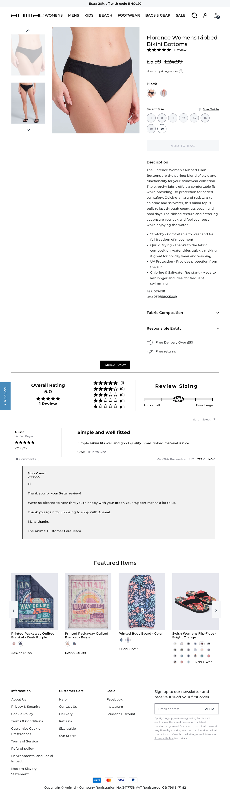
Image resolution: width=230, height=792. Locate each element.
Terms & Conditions (27, 721)
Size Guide (211, 109)
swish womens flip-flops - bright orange (194, 635)
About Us (18, 699)
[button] (115, 365)
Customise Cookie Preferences (25, 731)
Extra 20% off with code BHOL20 (115, 4)
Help (63, 699)
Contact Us (68, 707)
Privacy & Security (25, 707)
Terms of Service (24, 741)
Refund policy (22, 748)
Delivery (66, 714)
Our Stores (67, 736)
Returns (65, 721)
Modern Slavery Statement (24, 771)
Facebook (115, 699)
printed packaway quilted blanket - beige (86, 635)
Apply (210, 708)
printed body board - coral (141, 633)
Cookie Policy (22, 714)
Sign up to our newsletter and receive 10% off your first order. (182, 694)
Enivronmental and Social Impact (32, 759)
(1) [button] (122, 383)
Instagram (115, 707)
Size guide (67, 729)
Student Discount (121, 714)
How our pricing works (164, 71)
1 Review (180, 50)
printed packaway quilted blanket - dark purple (33, 635)
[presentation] (28, 129)
